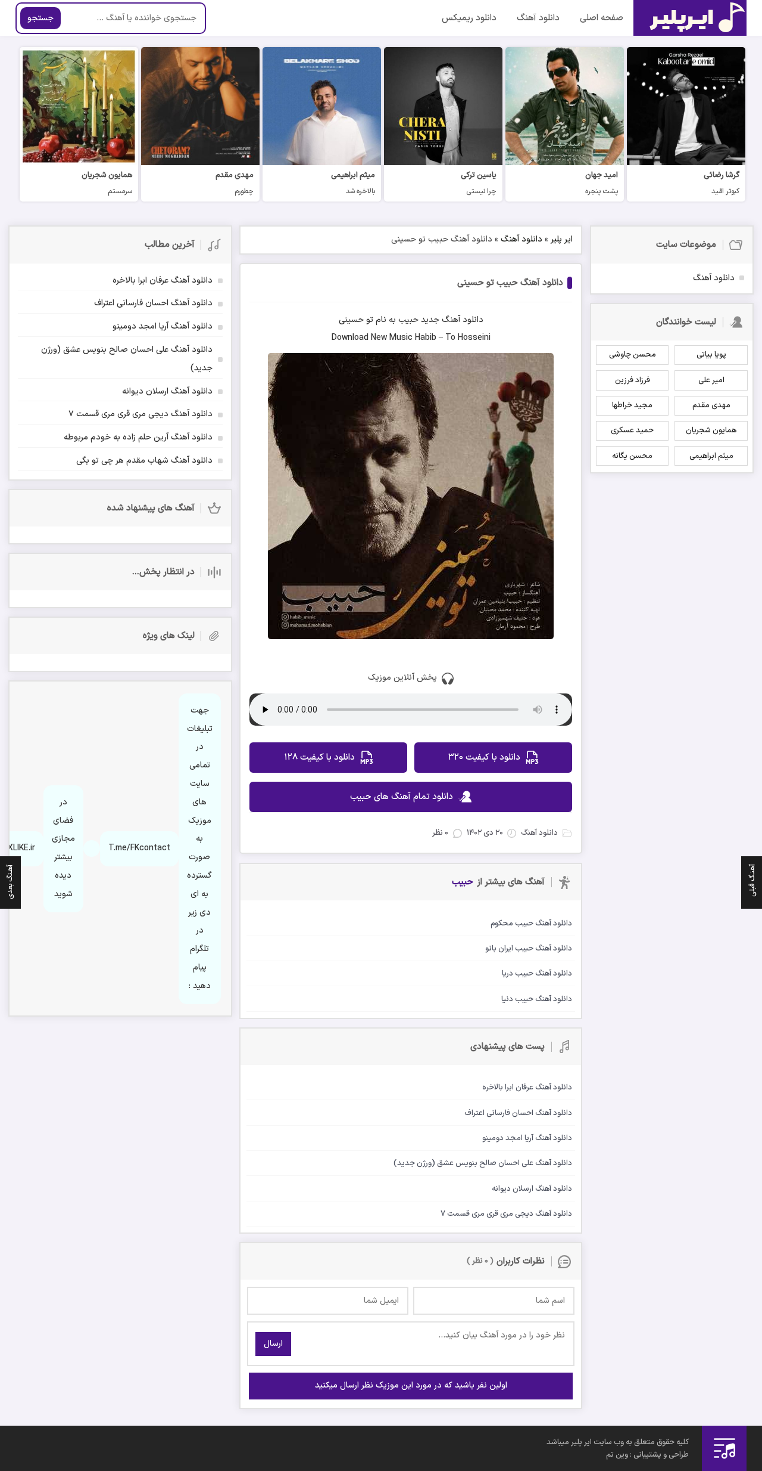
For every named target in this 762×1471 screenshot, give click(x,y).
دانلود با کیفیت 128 (319, 757)
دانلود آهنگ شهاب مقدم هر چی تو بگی (144, 460)
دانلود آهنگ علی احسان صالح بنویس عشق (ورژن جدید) (127, 358)
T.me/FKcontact (139, 848)
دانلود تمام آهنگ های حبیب (401, 797)
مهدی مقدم (711, 405)
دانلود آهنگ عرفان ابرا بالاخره (163, 280)
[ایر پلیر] (690, 18)
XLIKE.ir (21, 848)
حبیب (408, 320)
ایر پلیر (562, 239)
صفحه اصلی (601, 18)
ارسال (273, 1343)
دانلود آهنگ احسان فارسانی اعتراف (153, 303)
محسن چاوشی (632, 355)
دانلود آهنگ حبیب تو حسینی (510, 283)
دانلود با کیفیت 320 (484, 757)
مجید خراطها (632, 405)
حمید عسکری (632, 430)
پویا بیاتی (711, 355)
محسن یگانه (632, 456)
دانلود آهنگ (538, 18)
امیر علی (711, 380)
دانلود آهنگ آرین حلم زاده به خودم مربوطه (138, 437)
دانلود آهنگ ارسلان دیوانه (167, 391)
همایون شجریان (711, 430)
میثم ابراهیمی (711, 456)
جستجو (40, 18)
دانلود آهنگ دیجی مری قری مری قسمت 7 (140, 414)
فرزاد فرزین (632, 380)
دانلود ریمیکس (469, 18)
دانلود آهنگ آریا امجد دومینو (163, 326)
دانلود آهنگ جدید (452, 320)
